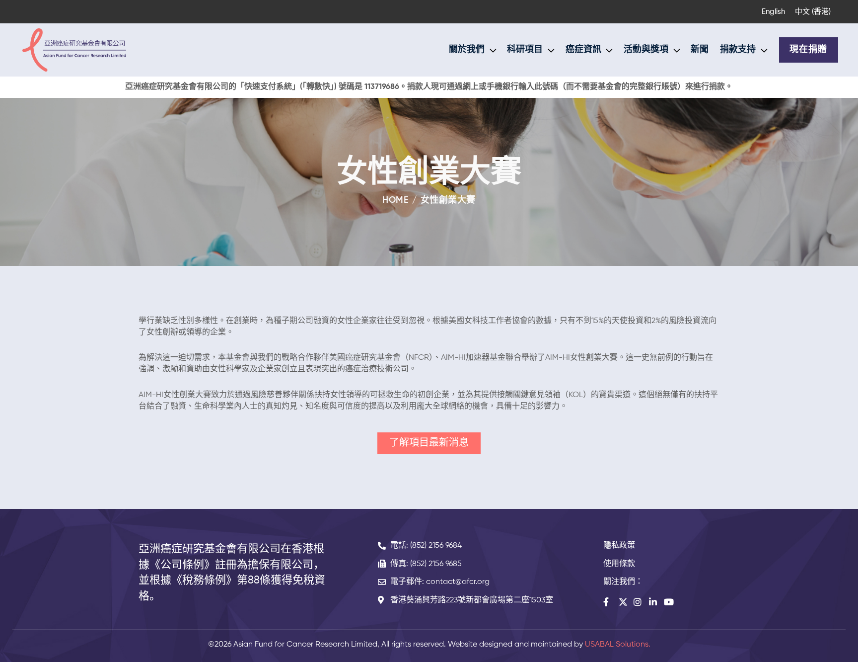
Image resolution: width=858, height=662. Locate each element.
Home (395, 200)
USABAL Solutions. (617, 645)
